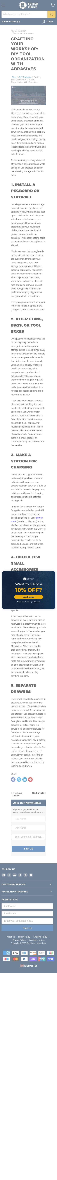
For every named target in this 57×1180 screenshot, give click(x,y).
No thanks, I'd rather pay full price (28, 602)
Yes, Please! (28, 597)
